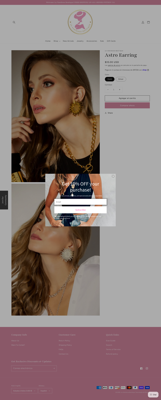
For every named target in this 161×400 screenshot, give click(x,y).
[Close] (113, 176)
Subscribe (80, 209)
